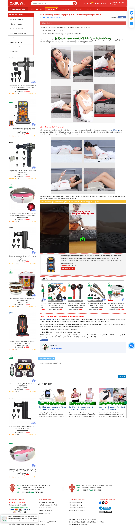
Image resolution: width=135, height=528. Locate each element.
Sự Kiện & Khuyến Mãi (16, 19)
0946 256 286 (98, 490)
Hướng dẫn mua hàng (76, 502)
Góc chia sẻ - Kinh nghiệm (18, 33)
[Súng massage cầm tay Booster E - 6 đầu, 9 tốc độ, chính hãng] (22, 155)
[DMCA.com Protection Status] (105, 511)
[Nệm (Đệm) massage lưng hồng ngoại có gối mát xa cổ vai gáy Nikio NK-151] (22, 112)
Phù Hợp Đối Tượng (36, 9)
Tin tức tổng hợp (15, 38)
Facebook (123, 17)
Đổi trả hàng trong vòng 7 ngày (49, 505)
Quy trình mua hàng (45, 508)
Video (98, 9)
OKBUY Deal (51, 9)
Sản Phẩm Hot (65, 9)
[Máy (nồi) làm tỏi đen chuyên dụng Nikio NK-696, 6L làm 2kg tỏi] (22, 283)
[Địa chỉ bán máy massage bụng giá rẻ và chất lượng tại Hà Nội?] (82, 396)
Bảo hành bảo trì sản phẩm (77, 510)
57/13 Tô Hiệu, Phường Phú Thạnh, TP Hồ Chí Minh (97, 485)
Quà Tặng (78, 9)
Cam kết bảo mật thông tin (77, 508)
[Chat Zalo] (131, 345)
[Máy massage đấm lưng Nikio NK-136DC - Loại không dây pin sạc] (22, 368)
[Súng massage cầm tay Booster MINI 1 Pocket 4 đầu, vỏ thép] (22, 240)
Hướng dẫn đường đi (46, 510)
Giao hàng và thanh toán (47, 502)
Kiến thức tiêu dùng (16, 24)
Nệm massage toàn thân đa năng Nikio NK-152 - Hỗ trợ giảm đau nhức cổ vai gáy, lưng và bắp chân (91, 256)
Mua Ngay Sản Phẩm (68, 268)
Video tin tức (14, 51)
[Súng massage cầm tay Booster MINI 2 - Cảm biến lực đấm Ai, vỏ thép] (22, 410)
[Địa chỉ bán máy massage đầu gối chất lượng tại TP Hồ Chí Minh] (112, 396)
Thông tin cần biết (16, 42)
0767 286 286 (39, 492)
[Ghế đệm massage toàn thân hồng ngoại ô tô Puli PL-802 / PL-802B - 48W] (22, 325)
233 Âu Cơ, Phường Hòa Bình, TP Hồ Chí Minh (36, 485)
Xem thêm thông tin (56, 349)
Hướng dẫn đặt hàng (76, 505)
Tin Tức (89, 9)
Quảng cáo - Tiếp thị (16, 28)
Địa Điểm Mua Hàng (15, 47)
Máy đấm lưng (114, 130)
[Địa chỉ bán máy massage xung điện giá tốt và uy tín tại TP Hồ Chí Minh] (52, 396)
